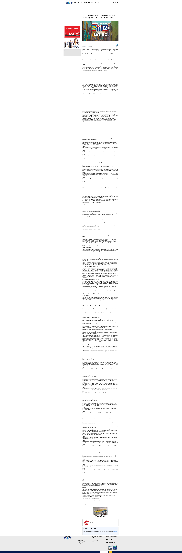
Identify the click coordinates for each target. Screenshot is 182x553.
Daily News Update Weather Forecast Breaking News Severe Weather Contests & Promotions (95, 543)
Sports (81, 2)
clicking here (115, 531)
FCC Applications (80, 542)
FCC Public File (80, 540)
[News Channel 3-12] (69, 2)
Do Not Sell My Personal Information (83, 543)
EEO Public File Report (81, 541)
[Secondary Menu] (65, 2)
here (100, 533)
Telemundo (85, 2)
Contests (92, 2)
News (75, 2)
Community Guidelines (81, 539)
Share (95, 2)
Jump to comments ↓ (85, 506)
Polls (98, 2)
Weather (78, 2)
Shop (89, 2)
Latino (90, 504)
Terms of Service (80, 536)
